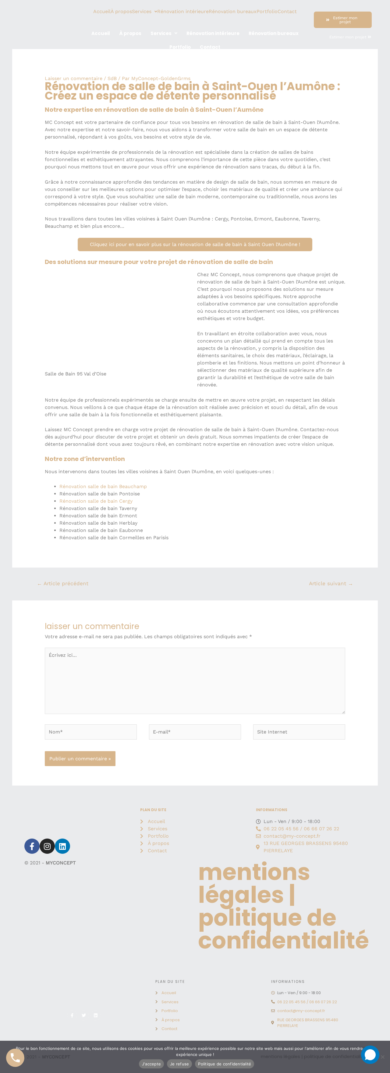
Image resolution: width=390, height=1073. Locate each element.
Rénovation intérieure (183, 11)
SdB (112, 78)
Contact (287, 11)
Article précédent (62, 583)
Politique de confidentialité (224, 1063)
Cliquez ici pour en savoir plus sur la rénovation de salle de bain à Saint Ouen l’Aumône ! (195, 244)
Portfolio (267, 11)
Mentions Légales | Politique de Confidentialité (283, 906)
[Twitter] (84, 1015)
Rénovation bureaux (233, 11)
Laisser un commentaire (73, 78)
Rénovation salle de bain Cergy (96, 501)
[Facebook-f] (32, 846)
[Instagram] (47, 846)
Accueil (102, 11)
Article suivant (331, 583)
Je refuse (179, 1063)
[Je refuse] (382, 1057)
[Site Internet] (299, 733)
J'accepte (151, 1063)
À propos (121, 11)
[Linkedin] (62, 846)
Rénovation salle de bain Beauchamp (103, 486)
